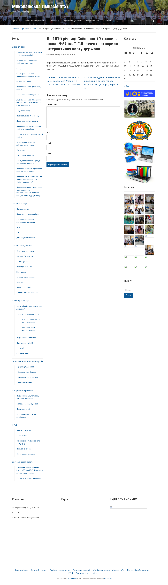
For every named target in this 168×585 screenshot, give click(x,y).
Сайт (48, 153)
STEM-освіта (21, 435)
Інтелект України (23, 430)
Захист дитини (22, 261)
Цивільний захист (23, 287)
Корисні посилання (24, 382)
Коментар (51, 104)
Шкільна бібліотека (24, 256)
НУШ (14, 425)
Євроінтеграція (22, 353)
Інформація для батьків (26, 372)
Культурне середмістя (25, 251)
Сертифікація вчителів (25, 454)
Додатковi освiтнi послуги (27, 121)
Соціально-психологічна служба (27, 361)
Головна (15, 28)
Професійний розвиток (23, 390)
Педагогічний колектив (26, 338)
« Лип (126, 86)
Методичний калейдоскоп (27, 404)
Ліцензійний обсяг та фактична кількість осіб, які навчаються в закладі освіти (29, 102)
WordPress (72, 578)
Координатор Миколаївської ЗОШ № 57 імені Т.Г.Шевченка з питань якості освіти (29, 470)
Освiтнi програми (23, 81)
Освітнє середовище (22, 245)
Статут (19, 68)
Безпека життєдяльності (26, 277)
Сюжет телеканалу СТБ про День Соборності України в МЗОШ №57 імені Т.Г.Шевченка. (64, 81)
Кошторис (20, 150)
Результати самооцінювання (28, 478)
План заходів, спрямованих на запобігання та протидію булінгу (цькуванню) (29, 179)
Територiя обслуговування (27, 94)
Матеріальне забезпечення (27, 293)
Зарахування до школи (72, 21)
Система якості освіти (22, 462)
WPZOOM (108, 578)
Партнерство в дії (20, 300)
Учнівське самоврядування (27, 314)
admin (51, 54)
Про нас (15, 21)
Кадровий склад (23, 110)
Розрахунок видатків (25, 155)
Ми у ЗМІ (33, 28)
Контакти (107, 21)
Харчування (21, 272)
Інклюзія (19, 282)
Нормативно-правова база (27, 214)
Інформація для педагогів (27, 377)
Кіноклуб (20, 348)
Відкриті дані (18, 47)
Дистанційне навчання (25, 237)
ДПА (18, 227)
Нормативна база (92, 21)
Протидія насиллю (24, 267)
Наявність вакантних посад (27, 116)
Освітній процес (20, 203)
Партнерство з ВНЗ (24, 343)
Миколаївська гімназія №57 (40, 6)
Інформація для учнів (25, 367)
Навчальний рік (22, 209)
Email (49, 143)
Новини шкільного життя (34, 21)
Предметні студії (23, 409)
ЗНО (18, 232)
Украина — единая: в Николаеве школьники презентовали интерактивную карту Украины (102, 82)
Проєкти (53, 21)
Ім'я (49, 132)
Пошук (153, 20)
